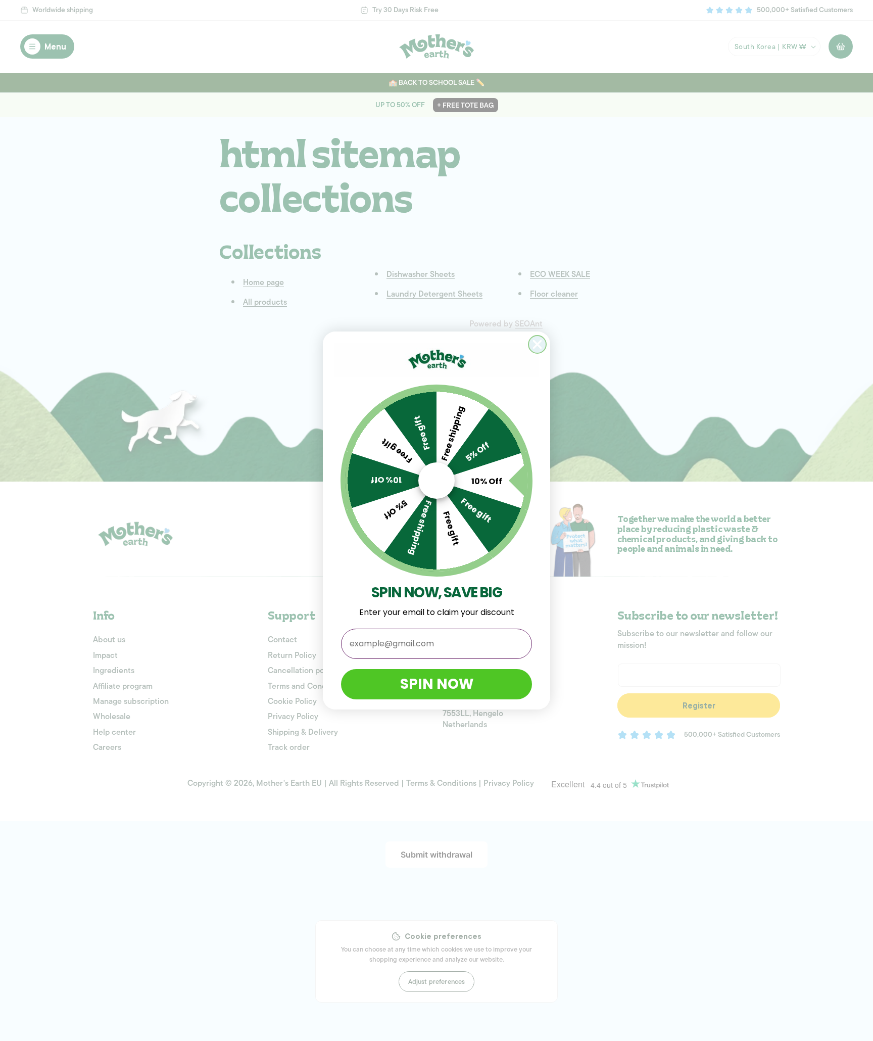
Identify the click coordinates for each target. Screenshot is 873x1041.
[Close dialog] (537, 344)
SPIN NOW (436, 684)
